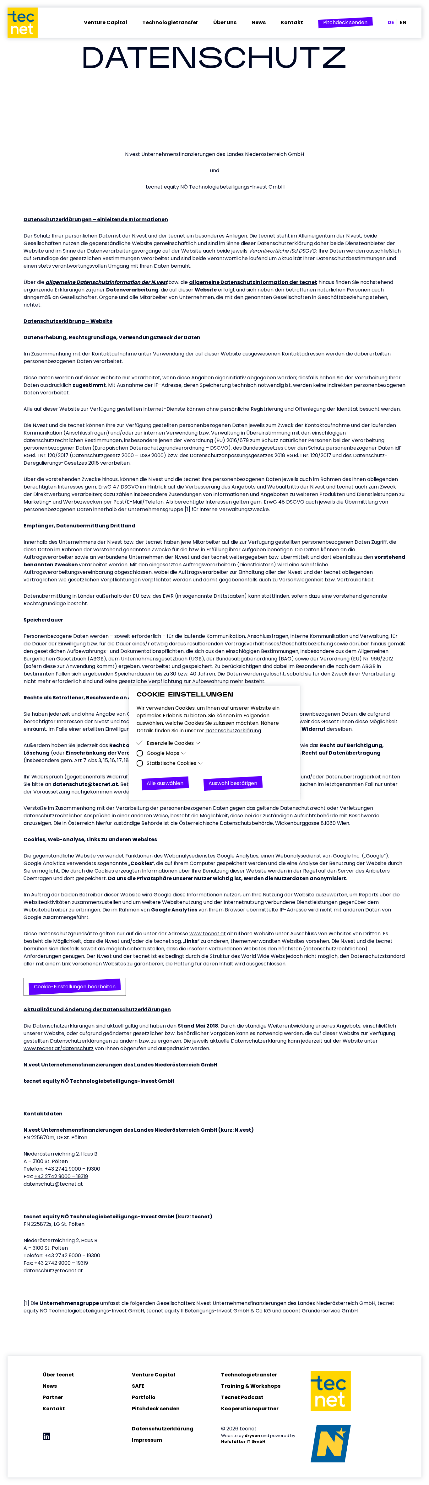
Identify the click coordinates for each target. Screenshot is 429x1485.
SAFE (138, 1386)
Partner (53, 1397)
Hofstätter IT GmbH (243, 1441)
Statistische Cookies (171, 763)
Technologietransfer (249, 1374)
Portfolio (143, 1397)
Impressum (147, 1440)
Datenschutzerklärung (162, 1428)
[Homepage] (26, 23)
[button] (345, 22)
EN (403, 22)
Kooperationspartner (250, 1408)
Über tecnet (58, 1374)
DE (391, 22)
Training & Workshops (250, 1386)
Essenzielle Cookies (170, 743)
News (50, 1386)
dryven (252, 1435)
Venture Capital (153, 1374)
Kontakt (54, 1408)
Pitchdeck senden (156, 1408)
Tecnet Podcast (242, 1397)
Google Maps (163, 753)
